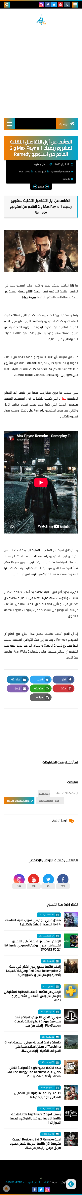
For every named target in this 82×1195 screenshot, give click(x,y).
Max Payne (24, 171)
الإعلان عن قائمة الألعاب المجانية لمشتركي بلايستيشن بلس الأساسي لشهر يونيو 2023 (32, 996)
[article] (41, 721)
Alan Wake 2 (70, 369)
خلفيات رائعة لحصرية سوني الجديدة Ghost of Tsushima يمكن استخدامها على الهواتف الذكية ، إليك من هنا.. (33, 1046)
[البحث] (7, 5)
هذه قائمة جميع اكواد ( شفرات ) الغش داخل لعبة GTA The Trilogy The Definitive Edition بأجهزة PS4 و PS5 (34, 1072)
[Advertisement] (41, 71)
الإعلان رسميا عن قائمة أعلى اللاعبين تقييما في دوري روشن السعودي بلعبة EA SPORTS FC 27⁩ (32, 945)
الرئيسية (64, 124)
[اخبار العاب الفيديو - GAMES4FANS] (41, 19)
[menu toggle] (75, 5)
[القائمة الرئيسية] (9, 123)
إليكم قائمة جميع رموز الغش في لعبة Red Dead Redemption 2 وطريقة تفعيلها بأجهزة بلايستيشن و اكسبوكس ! (33, 970)
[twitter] (54, 4)
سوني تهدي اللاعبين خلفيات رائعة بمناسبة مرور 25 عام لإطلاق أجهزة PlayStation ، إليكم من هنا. (38, 1021)
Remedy (66, 179)
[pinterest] (60, 4)
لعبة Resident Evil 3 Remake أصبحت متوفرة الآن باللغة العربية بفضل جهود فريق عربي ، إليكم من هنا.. (35, 1143)
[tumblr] (67, 4)
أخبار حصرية (40, 171)
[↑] (41, 1178)
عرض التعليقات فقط (49, 800)
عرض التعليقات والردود (18, 800)
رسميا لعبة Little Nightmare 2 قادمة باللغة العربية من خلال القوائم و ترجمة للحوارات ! (35, 1118)
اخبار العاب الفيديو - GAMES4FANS (26, 1182)
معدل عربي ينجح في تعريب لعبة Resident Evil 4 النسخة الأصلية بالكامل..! (33, 922)
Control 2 (50, 645)
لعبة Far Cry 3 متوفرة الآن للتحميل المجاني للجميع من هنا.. (37, 1095)
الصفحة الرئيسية (62, 171)
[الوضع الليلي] (71, 1184)
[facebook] (48, 4)
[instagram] (41, 4)
